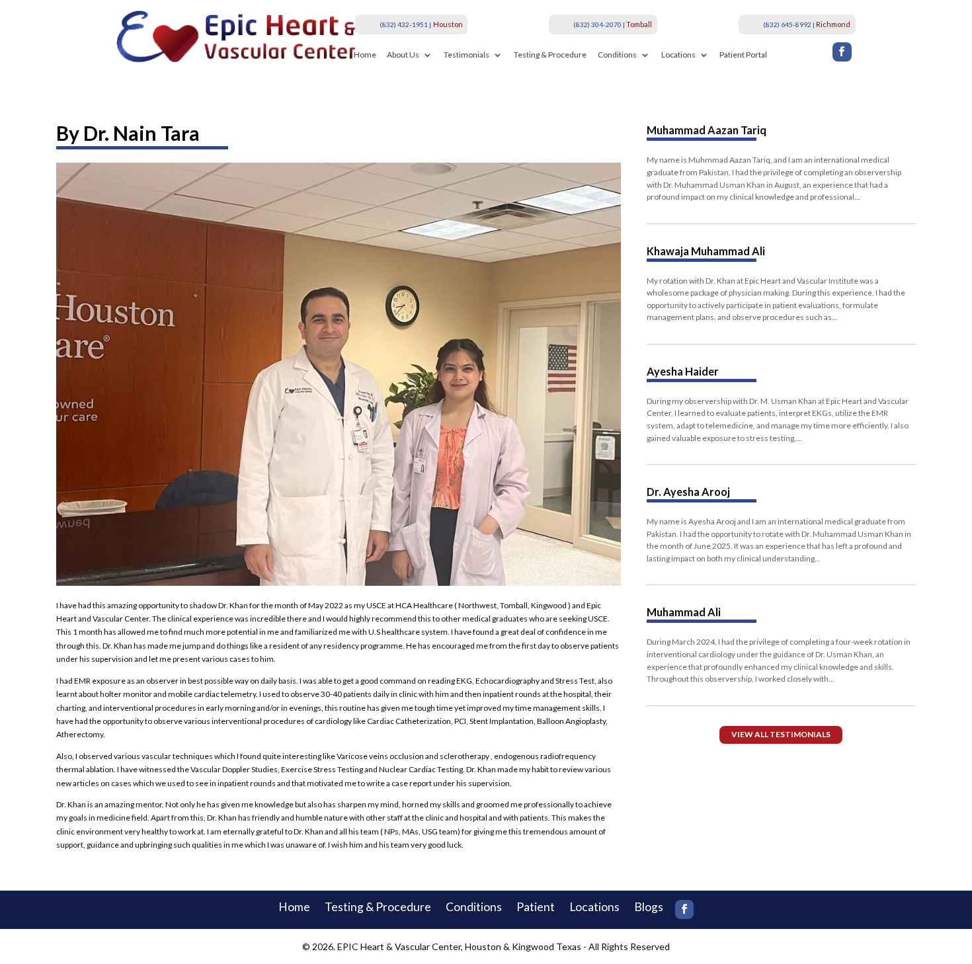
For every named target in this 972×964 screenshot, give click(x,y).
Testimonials (466, 55)
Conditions (617, 55)
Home (365, 55)
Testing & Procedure (550, 55)
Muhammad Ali (684, 612)
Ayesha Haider (683, 371)
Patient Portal (743, 55)
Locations (678, 55)
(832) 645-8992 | (789, 24)
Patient (535, 908)
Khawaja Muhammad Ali (706, 251)
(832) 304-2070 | (599, 24)
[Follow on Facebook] (842, 51)
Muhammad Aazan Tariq (706, 130)
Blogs (648, 908)
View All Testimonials (780, 734)
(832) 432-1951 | (405, 24)
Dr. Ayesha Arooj (688, 491)
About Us (403, 55)
